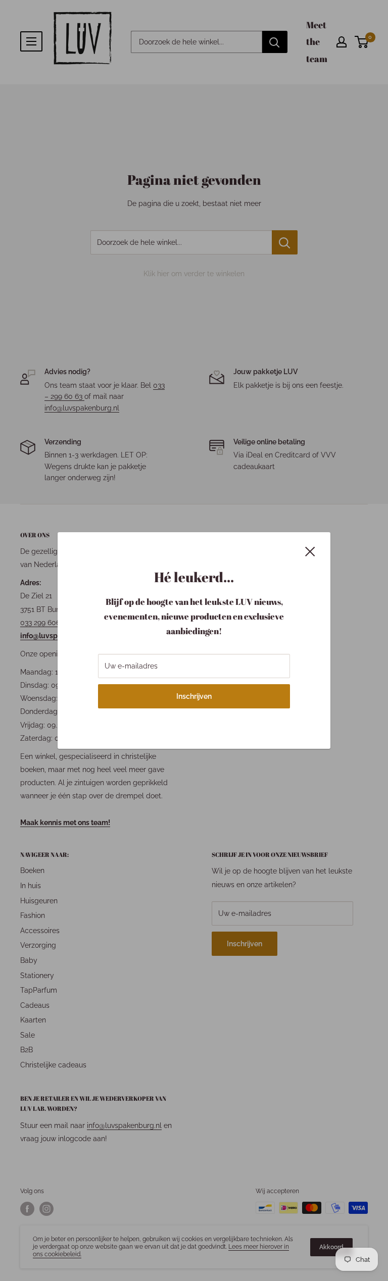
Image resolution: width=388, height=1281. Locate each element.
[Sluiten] (310, 550)
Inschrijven (194, 696)
